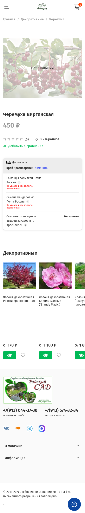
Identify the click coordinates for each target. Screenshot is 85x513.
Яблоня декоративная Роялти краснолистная (19, 298)
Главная (9, 19)
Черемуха (56, 19)
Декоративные (32, 19)
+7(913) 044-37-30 (20, 410)
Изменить (40, 168)
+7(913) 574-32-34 (61, 410)
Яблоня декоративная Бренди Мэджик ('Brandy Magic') (54, 300)
